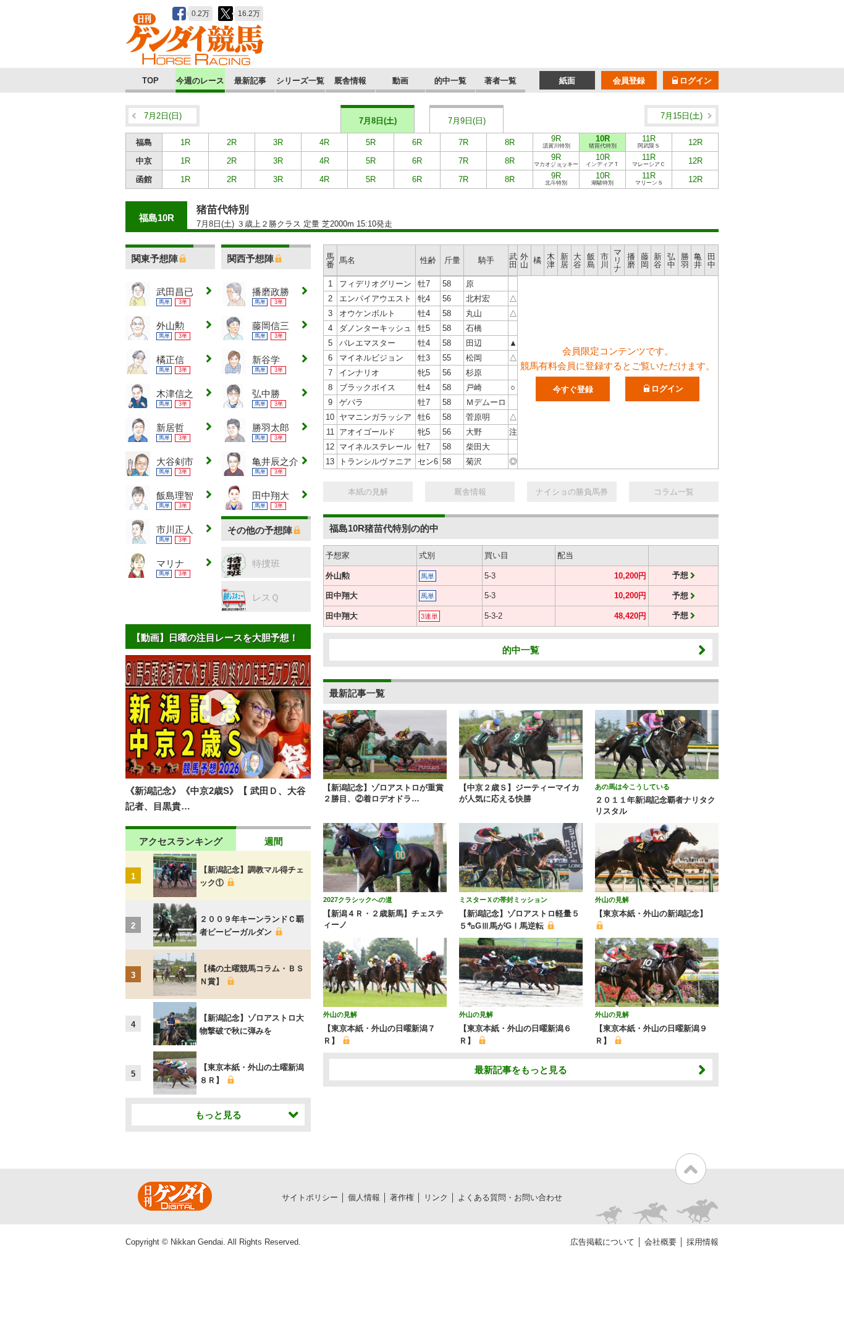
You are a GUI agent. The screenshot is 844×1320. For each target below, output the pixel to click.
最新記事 (250, 80)
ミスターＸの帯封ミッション (503, 899)
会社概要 (660, 1242)
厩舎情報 (350, 80)
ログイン (696, 80)
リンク (436, 1197)
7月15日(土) (681, 115)
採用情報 (702, 1242)
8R (510, 142)
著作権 (402, 1197)
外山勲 (338, 575)
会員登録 (629, 80)
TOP (150, 80)
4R (324, 142)
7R (463, 142)
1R (185, 142)
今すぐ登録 (573, 389)
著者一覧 (500, 80)
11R (649, 141)
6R (417, 142)
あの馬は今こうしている (632, 786)
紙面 (567, 80)
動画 (400, 80)
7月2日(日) (163, 115)
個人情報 (364, 1197)
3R (278, 142)
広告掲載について (602, 1242)
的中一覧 (450, 80)
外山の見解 (612, 899)
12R (695, 142)
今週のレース (200, 80)
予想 (680, 575)
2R (232, 142)
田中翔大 (342, 595)
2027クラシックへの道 (357, 899)
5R (371, 142)
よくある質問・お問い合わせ (510, 1197)
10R (603, 141)
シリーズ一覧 (300, 80)
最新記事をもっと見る (521, 1069)
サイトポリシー (310, 1197)
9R (556, 141)
